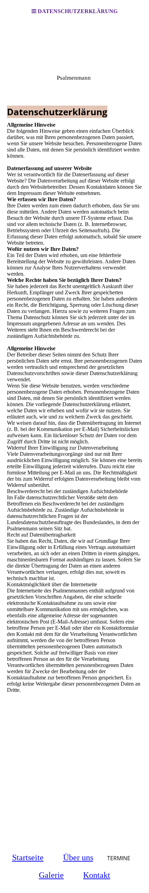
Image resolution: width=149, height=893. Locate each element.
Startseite (28, 857)
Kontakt (96, 875)
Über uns (78, 857)
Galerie (51, 875)
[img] (74, 57)
